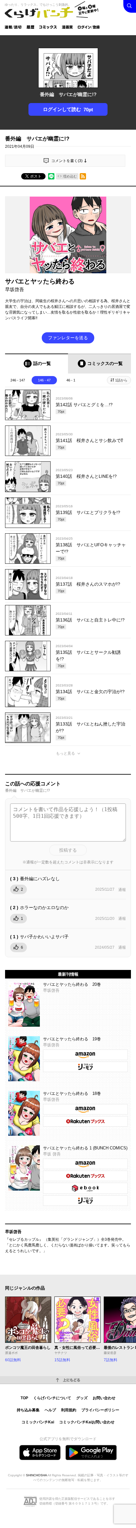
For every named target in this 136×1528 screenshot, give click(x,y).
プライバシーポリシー (100, 1410)
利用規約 (68, 1410)
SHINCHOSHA (36, 1475)
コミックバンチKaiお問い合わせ (86, 1422)
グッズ (82, 1398)
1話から (121, 380)
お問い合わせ (104, 1398)
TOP (24, 1398)
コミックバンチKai (38, 1422)
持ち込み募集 (28, 1410)
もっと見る (65, 753)
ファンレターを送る (68, 337)
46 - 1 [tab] (70, 380)
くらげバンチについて (52, 1398)
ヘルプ (50, 1410)
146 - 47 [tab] (44, 380)
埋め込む (70, 176)
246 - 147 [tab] (17, 380)
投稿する (68, 850)
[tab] (36, 364)
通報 (122, 890)
